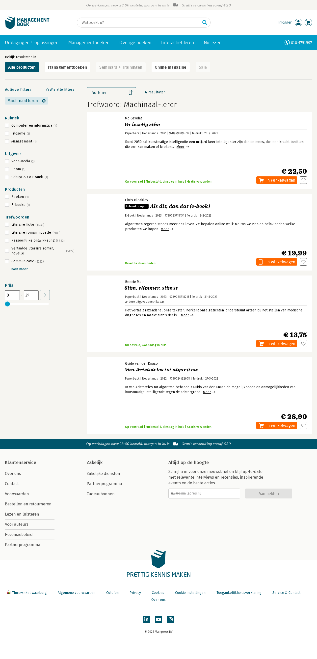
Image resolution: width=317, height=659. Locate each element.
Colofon (112, 593)
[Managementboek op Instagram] (170, 619)
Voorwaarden (17, 494)
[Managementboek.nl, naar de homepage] (27, 28)
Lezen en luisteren (22, 514)
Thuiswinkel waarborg (29, 593)
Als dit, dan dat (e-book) (168, 206)
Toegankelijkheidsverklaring (239, 593)
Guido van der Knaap (141, 363)
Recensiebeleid (19, 534)
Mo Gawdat (133, 118)
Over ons (13, 473)
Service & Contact (286, 593)
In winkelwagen (280, 180)
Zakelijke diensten (103, 473)
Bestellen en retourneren (28, 504)
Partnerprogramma (22, 544)
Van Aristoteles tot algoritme (161, 370)
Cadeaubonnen (101, 494)
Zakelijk (95, 462)
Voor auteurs (16, 524)
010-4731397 (301, 42)
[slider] (7, 304)
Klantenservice (20, 462)
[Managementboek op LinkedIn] (146, 619)
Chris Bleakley (136, 200)
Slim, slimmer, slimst (151, 288)
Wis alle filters (62, 89)
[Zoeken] (205, 22)
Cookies (158, 593)
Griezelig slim (142, 124)
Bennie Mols (134, 282)
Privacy (135, 593)
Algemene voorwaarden (76, 593)
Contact (12, 483)
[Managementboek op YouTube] (158, 619)
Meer (181, 147)
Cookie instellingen (190, 593)
